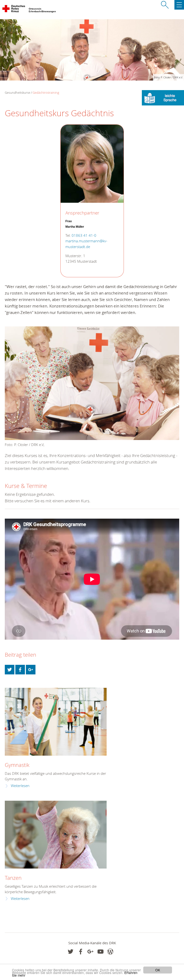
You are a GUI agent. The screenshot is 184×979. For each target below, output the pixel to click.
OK (157, 969)
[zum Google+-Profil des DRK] (90, 952)
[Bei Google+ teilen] (30, 669)
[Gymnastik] (56, 722)
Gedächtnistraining (46, 92)
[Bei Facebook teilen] (20, 669)
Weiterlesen (20, 785)
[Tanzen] (56, 835)
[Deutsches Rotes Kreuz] (14, 9)
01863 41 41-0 (84, 235)
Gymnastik (17, 765)
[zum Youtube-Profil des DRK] (101, 952)
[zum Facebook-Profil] (71, 952)
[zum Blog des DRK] (110, 952)
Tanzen (13, 878)
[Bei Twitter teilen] (9, 669)
